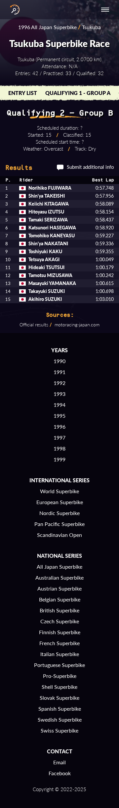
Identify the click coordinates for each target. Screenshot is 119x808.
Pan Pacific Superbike (59, 524)
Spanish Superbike (59, 708)
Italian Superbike (59, 654)
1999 (59, 459)
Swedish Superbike (60, 719)
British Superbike (59, 610)
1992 (59, 383)
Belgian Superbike (59, 599)
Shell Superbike (59, 686)
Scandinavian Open (59, 535)
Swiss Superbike (59, 730)
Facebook (60, 773)
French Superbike (59, 643)
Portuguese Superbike (59, 665)
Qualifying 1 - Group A (77, 93)
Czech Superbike (59, 621)
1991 (59, 372)
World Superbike (59, 491)
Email (59, 762)
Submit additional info (90, 166)
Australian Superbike (59, 577)
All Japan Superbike (59, 566)
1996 (59, 426)
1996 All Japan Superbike (47, 27)
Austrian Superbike (59, 588)
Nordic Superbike (59, 513)
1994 (59, 404)
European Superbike (59, 502)
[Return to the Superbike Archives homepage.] (13, 9)
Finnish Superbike (59, 632)
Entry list (22, 93)
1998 (59, 448)
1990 (59, 361)
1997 (59, 437)
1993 (59, 394)
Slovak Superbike (59, 697)
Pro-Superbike (59, 676)
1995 (59, 415)
